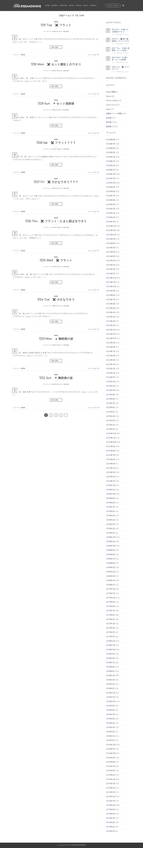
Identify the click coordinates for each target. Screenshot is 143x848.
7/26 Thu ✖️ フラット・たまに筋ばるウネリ (56, 221)
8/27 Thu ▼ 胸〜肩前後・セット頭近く (120, 49)
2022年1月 (110, 377)
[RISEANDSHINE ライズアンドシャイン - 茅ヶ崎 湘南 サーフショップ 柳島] (27, 5)
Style (108, 109)
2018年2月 (110, 580)
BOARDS (54, 5)
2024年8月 (111, 243)
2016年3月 (110, 680)
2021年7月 (110, 403)
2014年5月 (110, 775)
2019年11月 (110, 490)
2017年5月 (110, 619)
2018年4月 (110, 572)
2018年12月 (111, 537)
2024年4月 (111, 260)
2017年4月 (110, 624)
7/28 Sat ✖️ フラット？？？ (56, 142)
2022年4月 (111, 364)
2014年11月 (110, 749)
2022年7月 (110, 351)
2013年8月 (110, 814)
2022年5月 (110, 360)
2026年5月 (110, 152)
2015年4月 (110, 727)
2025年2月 (110, 217)
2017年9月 (110, 602)
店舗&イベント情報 (114, 113)
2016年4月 (110, 675)
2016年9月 (110, 654)
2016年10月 (111, 650)
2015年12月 (110, 693)
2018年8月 (110, 554)
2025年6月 (110, 200)
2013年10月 (111, 805)
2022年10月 (111, 338)
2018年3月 (110, 576)
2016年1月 (110, 688)
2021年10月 (111, 390)
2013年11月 (110, 801)
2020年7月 (110, 455)
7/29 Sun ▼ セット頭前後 (56, 103)
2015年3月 (110, 732)
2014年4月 (110, 779)
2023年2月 (110, 321)
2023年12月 (111, 278)
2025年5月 (110, 204)
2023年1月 (110, 325)
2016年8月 (110, 658)
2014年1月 (110, 792)
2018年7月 (110, 559)
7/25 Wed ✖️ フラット (56, 260)
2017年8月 (110, 606)
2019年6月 (110, 511)
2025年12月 (111, 174)
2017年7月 (110, 611)
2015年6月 (110, 719)
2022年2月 (110, 373)
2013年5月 (110, 827)
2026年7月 (110, 144)
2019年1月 (110, 533)
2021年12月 (111, 382)
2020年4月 (111, 468)
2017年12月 (111, 589)
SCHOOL (78, 5)
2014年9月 (110, 758)
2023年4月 (111, 312)
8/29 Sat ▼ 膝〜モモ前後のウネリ (120, 30)
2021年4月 (110, 416)
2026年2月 (110, 165)
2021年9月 (110, 395)
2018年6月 (110, 563)
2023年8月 (110, 295)
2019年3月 (110, 524)
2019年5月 (110, 515)
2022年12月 (111, 330)
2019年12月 (111, 485)
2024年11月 (111, 230)
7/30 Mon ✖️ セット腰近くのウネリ (56, 64)
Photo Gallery (112, 100)
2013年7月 (110, 818)
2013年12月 (111, 796)
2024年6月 (110, 252)
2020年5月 (110, 464)
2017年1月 (110, 637)
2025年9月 (110, 187)
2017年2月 (110, 632)
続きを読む (56, 47)
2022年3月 (110, 369)
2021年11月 (110, 386)
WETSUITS (63, 5)
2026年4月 (110, 157)
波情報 (56, 22)
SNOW (71, 5)
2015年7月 (110, 714)
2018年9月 (110, 550)
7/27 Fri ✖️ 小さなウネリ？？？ (56, 182)
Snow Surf (110, 105)
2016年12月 (110, 641)
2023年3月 (110, 317)
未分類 (108, 118)
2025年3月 (110, 213)
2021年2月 (110, 425)
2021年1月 (110, 429)
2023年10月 (111, 286)
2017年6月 (110, 615)
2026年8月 (110, 140)
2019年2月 (110, 528)
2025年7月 (110, 196)
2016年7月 (110, 663)
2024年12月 (111, 226)
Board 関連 (111, 92)
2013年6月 (110, 822)
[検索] (123, 5)
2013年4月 (110, 831)
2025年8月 (110, 191)
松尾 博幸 (66, 31)
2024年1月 (110, 273)
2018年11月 (110, 541)
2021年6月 (110, 407)
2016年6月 (110, 667)
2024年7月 (111, 248)
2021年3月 (110, 420)
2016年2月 (110, 684)
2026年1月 (110, 170)
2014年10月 (111, 753)
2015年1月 (110, 740)
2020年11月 (111, 438)
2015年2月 (110, 736)
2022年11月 (111, 334)
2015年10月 (111, 701)
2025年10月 (111, 183)
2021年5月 (110, 412)
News (108, 96)
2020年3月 (110, 472)
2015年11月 (110, 697)
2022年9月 (110, 343)
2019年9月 (110, 498)
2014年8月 (110, 762)
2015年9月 (110, 706)
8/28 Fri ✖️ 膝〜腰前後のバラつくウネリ (121, 40)
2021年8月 (110, 399)
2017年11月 (110, 593)
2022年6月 (110, 356)
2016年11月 (110, 645)
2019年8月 (110, 503)
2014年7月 (110, 766)
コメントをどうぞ (93, 55)
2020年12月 (111, 433)
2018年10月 (111, 546)
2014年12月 (111, 745)
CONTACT (93, 5)
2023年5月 (110, 308)
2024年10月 (111, 235)
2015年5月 (110, 723)
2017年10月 (111, 598)
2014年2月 (110, 788)
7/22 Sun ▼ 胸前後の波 (56, 378)
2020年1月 (110, 481)
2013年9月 (110, 809)
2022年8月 (110, 347)
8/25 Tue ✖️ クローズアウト (121, 68)
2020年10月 (111, 442)
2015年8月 (110, 710)
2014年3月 (110, 783)
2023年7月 (110, 299)
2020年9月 (110, 446)
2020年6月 (110, 459)
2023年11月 (111, 282)
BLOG (85, 5)
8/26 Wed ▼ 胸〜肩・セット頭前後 (120, 58)
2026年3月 (110, 161)
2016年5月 (110, 671)
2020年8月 (111, 451)
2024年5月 (110, 256)
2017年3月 (110, 628)
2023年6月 (110, 304)
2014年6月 (110, 770)
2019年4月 (110, 520)
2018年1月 (110, 585)
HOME (47, 5)
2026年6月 (110, 148)
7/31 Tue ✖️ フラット (56, 25)
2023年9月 (110, 291)
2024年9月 (111, 239)
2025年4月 (110, 209)
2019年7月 (110, 507)
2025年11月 (110, 178)
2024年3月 (111, 265)
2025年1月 (110, 222)
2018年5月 (110, 567)
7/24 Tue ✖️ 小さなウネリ (56, 299)
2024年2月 (111, 269)
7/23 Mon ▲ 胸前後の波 (56, 338)
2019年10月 (111, 494)
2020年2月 (110, 477)
